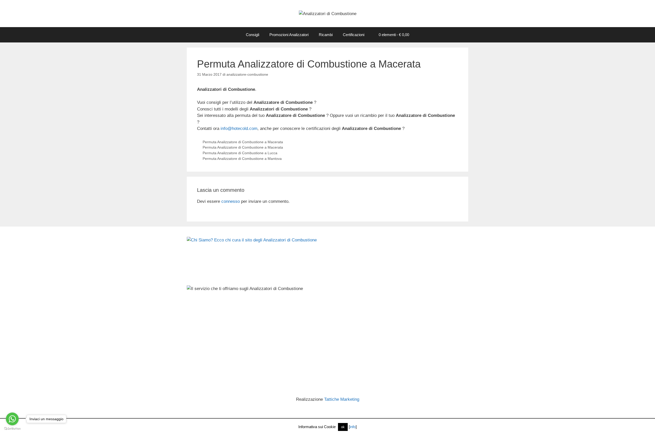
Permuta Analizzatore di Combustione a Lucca (240, 153)
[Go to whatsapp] (12, 419)
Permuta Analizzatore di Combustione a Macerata (243, 142)
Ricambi (326, 34)
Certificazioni (353, 34)
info (353, 427)
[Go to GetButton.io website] (12, 428)
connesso (230, 201)
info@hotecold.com (239, 128)
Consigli (252, 34)
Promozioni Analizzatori (289, 34)
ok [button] (343, 427)
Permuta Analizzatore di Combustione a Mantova (242, 159)
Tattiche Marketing (341, 399)
